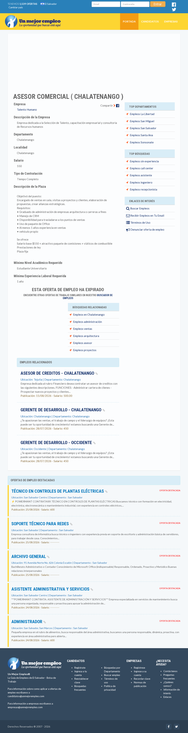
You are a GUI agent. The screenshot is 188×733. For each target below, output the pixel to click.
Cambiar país (16, 7)
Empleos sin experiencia (144, 161)
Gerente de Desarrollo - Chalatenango (61, 409)
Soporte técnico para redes (40, 523)
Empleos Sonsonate (142, 142)
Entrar (158, 4)
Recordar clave (142, 678)
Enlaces (167, 696)
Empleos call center (141, 168)
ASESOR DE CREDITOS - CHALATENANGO (58, 373)
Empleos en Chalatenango (89, 314)
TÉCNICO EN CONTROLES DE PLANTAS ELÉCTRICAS (58, 491)
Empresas (171, 21)
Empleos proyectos (84, 350)
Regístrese (139, 667)
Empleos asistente (141, 175)
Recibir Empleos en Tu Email (147, 215)
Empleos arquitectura (86, 336)
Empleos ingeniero (141, 182)
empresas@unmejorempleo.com (25, 707)
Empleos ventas (82, 328)
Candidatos (150, 21)
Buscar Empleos (139, 208)
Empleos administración (87, 321)
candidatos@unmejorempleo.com (26, 696)
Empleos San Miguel (142, 121)
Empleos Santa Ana (141, 135)
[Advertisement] (94, 61)
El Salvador (50, 3)
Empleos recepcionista (143, 189)
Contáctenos (170, 671)
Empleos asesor (82, 343)
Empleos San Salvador (143, 128)
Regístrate (79, 667)
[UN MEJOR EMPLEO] (34, 17)
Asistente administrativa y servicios (51, 589)
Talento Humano (27, 109)
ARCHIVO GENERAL (29, 556)
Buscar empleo (112, 675)
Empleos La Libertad (142, 114)
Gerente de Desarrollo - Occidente (57, 442)
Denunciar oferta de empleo (147, 229)
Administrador (27, 621)
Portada (129, 21)
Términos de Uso (140, 222)
